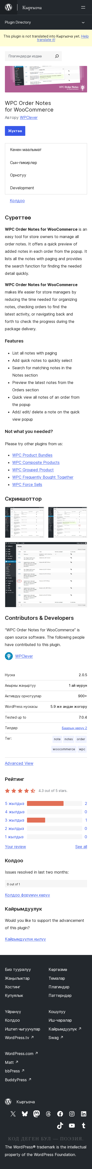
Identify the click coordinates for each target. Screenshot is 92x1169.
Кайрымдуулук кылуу (25, 939)
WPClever (29, 117)
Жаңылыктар (17, 978)
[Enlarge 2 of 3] (80, 513)
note (57, 739)
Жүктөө (15, 131)
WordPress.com (21, 1053)
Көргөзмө (58, 969)
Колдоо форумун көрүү (27, 894)
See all (81, 846)
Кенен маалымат (26, 149)
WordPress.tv (19, 1037)
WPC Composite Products (36, 462)
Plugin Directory (18, 22)
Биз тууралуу (18, 969)
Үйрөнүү (13, 1011)
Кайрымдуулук (65, 1029)
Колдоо (17, 200)
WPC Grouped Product (33, 469)
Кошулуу (57, 1011)
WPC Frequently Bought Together (42, 477)
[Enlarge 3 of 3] (80, 548)
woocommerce (64, 749)
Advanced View (19, 763)
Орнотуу (18, 175)
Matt (12, 1062)
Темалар (57, 978)
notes (69, 739)
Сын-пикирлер (23, 162)
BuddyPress (18, 1079)
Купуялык (14, 995)
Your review (15, 846)
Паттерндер (60, 995)
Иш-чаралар (60, 1020)
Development (22, 187)
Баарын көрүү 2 (74, 728)
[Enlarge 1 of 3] (37, 513)
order (81, 739)
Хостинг (12, 986)
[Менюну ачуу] (84, 7)
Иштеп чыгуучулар (22, 1029)
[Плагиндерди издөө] (57, 56)
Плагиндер (59, 986)
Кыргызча (25, 1101)
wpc (82, 749)
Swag (56, 1037)
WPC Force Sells (27, 484)
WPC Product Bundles (32, 455)
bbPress (15, 1070)
